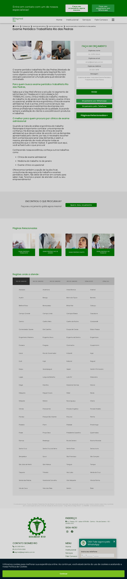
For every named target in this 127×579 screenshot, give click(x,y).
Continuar (63, 574)
